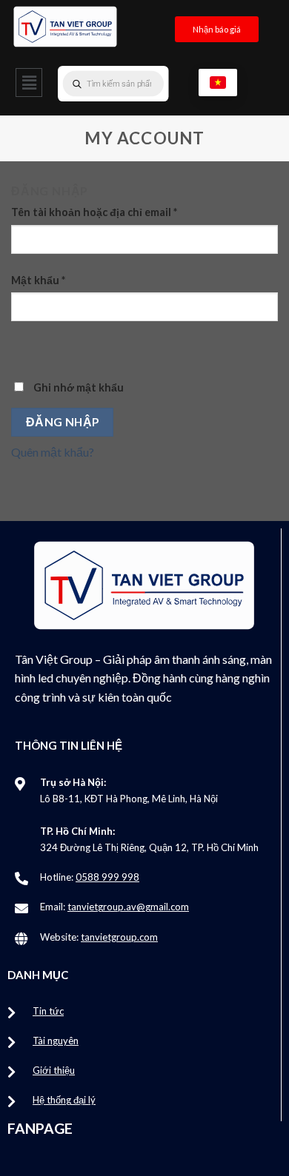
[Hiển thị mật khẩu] (25, 347)
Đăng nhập (62, 422)
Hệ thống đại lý (64, 1100)
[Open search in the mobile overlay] (143, 83)
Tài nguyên (56, 1040)
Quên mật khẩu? (52, 452)
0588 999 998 (107, 877)
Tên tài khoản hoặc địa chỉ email (94, 212)
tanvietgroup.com (119, 937)
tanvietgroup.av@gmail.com (128, 907)
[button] (29, 82)
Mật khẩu (38, 280)
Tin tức (48, 1011)
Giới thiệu (54, 1070)
